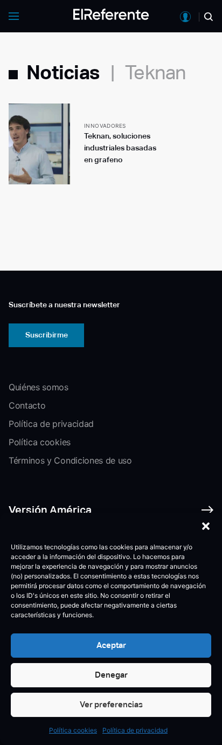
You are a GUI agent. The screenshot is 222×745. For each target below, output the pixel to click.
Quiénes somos (38, 387)
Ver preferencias (111, 704)
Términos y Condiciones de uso (70, 460)
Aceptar (111, 645)
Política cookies (73, 730)
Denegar (111, 674)
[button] (205, 526)
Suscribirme (46, 334)
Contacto (27, 405)
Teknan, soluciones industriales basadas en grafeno (120, 148)
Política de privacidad (135, 730)
